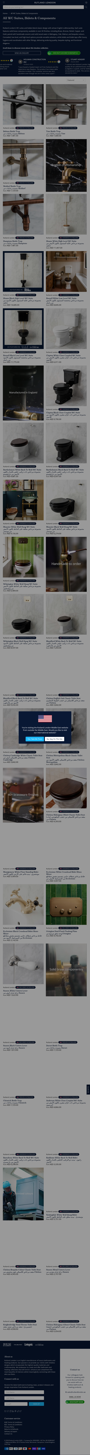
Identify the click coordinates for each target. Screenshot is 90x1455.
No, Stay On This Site (54, 739)
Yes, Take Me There (35, 739)
